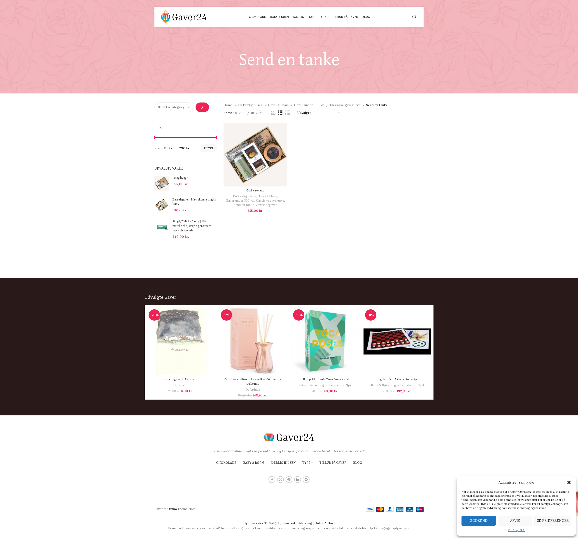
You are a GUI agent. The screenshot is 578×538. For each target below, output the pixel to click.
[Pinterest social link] (289, 479)
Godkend (478, 520)
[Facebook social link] (271, 479)
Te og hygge (180, 177)
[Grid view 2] (273, 113)
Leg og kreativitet (331, 385)
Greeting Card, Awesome (180, 379)
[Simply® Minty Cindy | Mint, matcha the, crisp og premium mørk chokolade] (161, 229)
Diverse (180, 385)
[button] (569, 482)
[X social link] (280, 479)
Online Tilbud (325, 523)
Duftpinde (253, 389)
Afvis (515, 520)
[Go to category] (202, 107)
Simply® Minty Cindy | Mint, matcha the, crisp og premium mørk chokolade (191, 226)
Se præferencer (553, 520)
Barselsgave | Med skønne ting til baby (194, 202)
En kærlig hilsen (250, 105)
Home (228, 105)
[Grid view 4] (287, 113)
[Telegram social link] (306, 479)
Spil (349, 385)
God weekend (255, 190)
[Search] (414, 16)
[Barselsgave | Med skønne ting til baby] (161, 205)
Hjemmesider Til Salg (259, 523)
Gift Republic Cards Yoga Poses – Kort (325, 379)
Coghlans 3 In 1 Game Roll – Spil (397, 379)
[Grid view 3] (280, 113)
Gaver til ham (278, 105)
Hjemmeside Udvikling (295, 523)
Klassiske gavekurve (345, 105)
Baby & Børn (308, 385)
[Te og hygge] (161, 183)
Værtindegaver (266, 205)
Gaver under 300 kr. (309, 105)
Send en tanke (244, 205)
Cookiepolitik (516, 530)
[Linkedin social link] (297, 479)
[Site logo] (183, 17)
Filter (209, 148)
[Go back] (233, 60)
